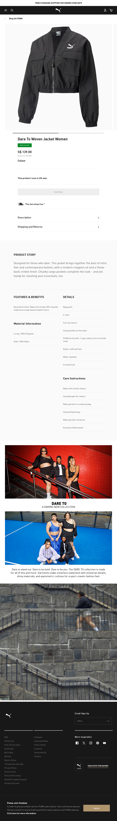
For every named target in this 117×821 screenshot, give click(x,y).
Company (38, 737)
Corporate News (41, 741)
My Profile (8, 752)
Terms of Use (10, 771)
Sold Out (58, 192)
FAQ (6, 737)
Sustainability (40, 752)
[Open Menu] (6, 10)
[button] (6, 10)
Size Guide (8, 748)
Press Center (40, 745)
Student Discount (12, 783)
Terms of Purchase (12, 775)
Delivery (7, 756)
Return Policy (10, 760)
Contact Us (9, 741)
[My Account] (105, 10)
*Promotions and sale (13, 764)
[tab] (35, 133)
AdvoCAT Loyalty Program (15, 779)
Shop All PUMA (16, 18)
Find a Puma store (12, 745)
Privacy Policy (10, 768)
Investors (38, 748)
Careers (37, 756)
